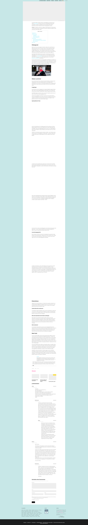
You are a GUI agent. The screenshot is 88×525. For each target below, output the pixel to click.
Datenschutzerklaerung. (45, 497)
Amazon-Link (61, 510)
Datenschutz (29, 522)
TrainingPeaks (45, 124)
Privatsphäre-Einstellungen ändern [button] (48, 522)
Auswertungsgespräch (36, 37)
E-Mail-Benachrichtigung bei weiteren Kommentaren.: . (38, 499)
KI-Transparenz (34, 522)
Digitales (60, 0)
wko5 (36, 516)
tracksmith (33, 515)
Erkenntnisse (34, 38)
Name (32, 489)
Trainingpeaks (37, 515)
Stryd (27, 515)
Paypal (58, 511)
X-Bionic (39, 516)
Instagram (61, 512)
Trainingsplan (27, 19)
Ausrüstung (48, 0)
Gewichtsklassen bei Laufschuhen (35, 380)
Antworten (54, 386)
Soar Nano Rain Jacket (52, 381)
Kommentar (33, 482)
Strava (25, 515)
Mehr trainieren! (35, 41)
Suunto (30, 515)
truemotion (23, 516)
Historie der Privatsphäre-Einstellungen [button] (59, 522)
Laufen (35, 368)
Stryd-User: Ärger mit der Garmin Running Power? (43, 380)
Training (52, 0)
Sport (38, 368)
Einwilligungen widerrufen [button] (44, 523)
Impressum (24, 522)
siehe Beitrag (36, 23)
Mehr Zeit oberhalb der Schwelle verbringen (39, 40)
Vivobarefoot (27, 516)
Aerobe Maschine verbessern (37, 39)
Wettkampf (31, 516)
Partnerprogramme (39, 522)
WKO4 (34, 516)
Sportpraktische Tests (36, 36)
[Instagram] (32, 365)
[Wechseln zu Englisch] (64, 0)
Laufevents (56, 0)
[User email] (33, 365)
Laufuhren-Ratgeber (42, 0)
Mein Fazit (33, 42)
